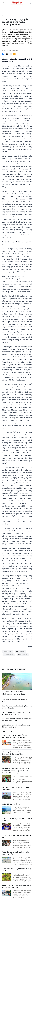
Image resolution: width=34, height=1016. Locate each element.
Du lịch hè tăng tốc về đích (11, 804)
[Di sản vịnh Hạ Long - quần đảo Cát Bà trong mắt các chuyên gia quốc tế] (17, 2)
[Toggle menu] (3, 3)
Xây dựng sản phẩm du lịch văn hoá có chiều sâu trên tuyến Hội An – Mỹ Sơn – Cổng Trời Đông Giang (15, 771)
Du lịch (11, 16)
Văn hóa (4, 16)
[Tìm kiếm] (30, 3)
